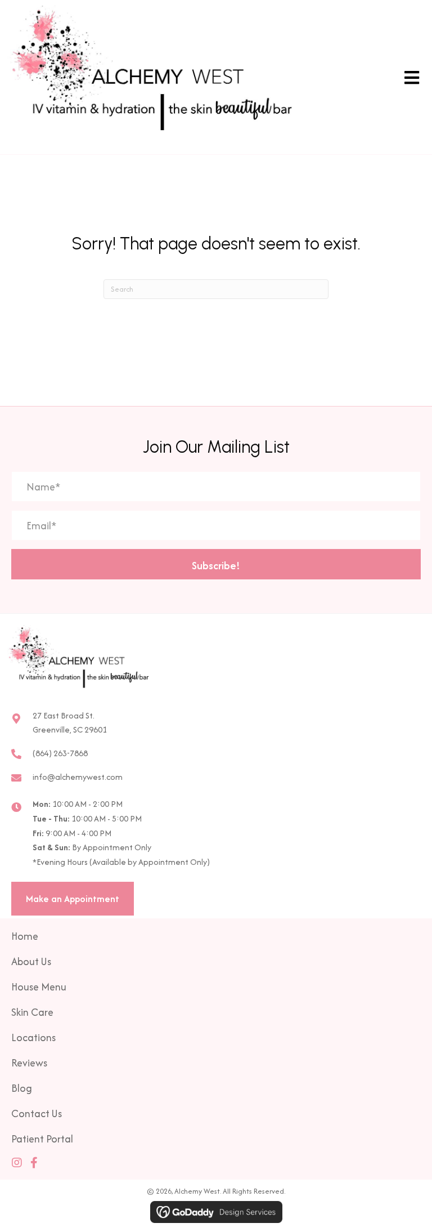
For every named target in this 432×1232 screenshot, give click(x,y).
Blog (21, 1088)
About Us (31, 961)
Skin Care (32, 1012)
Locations (33, 1037)
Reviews (29, 1062)
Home (24, 936)
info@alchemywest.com (78, 777)
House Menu (38, 986)
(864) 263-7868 (60, 753)
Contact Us (36, 1113)
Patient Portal (42, 1138)
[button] (216, 564)
